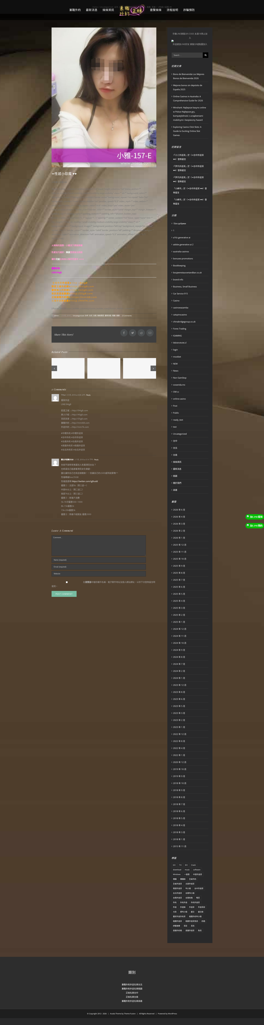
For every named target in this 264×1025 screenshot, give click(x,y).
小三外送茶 (180, 155)
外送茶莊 (201, 907)
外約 (175, 902)
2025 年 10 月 (179, 558)
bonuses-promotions (183, 258)
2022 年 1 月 (179, 755)
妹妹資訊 (100, 315)
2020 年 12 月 (179, 762)
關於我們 (177, 482)
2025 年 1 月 (179, 621)
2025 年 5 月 (179, 593)
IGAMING (177, 335)
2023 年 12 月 (179, 685)
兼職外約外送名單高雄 (132, 1001)
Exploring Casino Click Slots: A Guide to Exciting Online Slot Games (187, 131)
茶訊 (192, 925)
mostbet (177, 356)
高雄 (118, 315)
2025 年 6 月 (179, 586)
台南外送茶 (177, 897)
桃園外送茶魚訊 (191, 921)
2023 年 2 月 (179, 720)
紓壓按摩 (176, 925)
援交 (192, 911)
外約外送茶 (195, 902)
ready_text (178, 419)
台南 (95, 315)
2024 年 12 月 (179, 629)
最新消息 (108, 315)
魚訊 (200, 930)
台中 (86, 315)
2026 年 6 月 (179, 509)
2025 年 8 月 (179, 572)
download (177, 869)
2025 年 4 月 (179, 600)
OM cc (176, 391)
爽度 (68, 252)
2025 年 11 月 (179, 551)
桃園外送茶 (177, 921)
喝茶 (198, 897)
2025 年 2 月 (179, 614)
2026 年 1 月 (179, 537)
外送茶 (191, 907)
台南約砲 (189, 897)
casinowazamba (180, 307)
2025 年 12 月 (179, 544)
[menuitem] (81, 10)
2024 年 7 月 (179, 664)
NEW (175, 363)
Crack (193, 865)
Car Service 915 (180, 293)
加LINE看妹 (256, 517)
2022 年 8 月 (179, 741)
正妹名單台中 (132, 992)
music (187, 869)
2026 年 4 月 (179, 516)
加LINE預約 (256, 525)
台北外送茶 (177, 893)
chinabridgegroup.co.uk (184, 321)
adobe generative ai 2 (183, 244)
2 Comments (127, 315)
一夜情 (186, 874)
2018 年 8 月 (179, 797)
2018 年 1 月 (179, 839)
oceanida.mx (179, 384)
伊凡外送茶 (180, 166)
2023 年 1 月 (179, 727)
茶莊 (185, 925)
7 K (180, 865)
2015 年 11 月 (179, 846)
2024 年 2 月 (179, 671)
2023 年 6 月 (179, 699)
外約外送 (183, 902)
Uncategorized (78, 315)
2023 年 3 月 (179, 713)
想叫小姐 (183, 911)
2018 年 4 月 (179, 825)
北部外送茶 (189, 883)
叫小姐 (188, 888)
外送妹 (182, 907)
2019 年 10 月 (179, 769)
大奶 (175, 911)
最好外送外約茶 (179, 916)
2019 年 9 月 (179, 776)
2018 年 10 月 (179, 783)
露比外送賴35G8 (67, 459)
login (175, 349)
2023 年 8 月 (179, 692)
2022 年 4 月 (179, 748)
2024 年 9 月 (179, 650)
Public (176, 412)
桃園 (114, 315)
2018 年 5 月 (179, 818)
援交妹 (200, 911)
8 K (186, 865)
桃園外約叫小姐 (195, 916)
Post (175, 405)
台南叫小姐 (189, 893)
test (175, 426)
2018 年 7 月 (179, 804)
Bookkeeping (179, 265)
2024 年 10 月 (179, 643)
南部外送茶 (177, 888)
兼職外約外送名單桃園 (132, 988)
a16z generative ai (181, 237)
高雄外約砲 (177, 930)
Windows (177, 874)
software (196, 869)
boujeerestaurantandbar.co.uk (187, 272)
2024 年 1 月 (179, 678)
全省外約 (192, 879)
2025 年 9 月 (179, 565)
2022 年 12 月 (179, 734)
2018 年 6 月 (179, 811)
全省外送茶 (177, 883)
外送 (175, 907)
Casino (176, 300)
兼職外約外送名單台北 (132, 984)
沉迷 (58, 259)
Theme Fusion (130, 1013)
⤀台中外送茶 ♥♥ (195, 188)
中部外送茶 (197, 874)
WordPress (172, 1013)
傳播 (175, 879)
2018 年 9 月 (179, 790)
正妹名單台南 (132, 996)
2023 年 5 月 (179, 706)
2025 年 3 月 (179, 607)
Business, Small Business (185, 286)
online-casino (179, 398)
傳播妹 (182, 879)
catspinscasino (180, 314)
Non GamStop (179, 377)
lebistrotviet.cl (179, 342)
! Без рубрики (179, 223)
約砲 (203, 921)
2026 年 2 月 (179, 530)
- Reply (87, 395)
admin (56, 315)
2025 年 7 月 (179, 579)
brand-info (178, 279)
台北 (90, 315)
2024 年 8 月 (179, 657)
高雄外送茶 (189, 930)
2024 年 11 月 (179, 636)
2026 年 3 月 (179, 523)
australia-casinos (181, 251)
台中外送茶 (198, 888)
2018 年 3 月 (179, 832)
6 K (174, 865)
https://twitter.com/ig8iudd (85, 481)
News (175, 370)
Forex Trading (179, 328)
